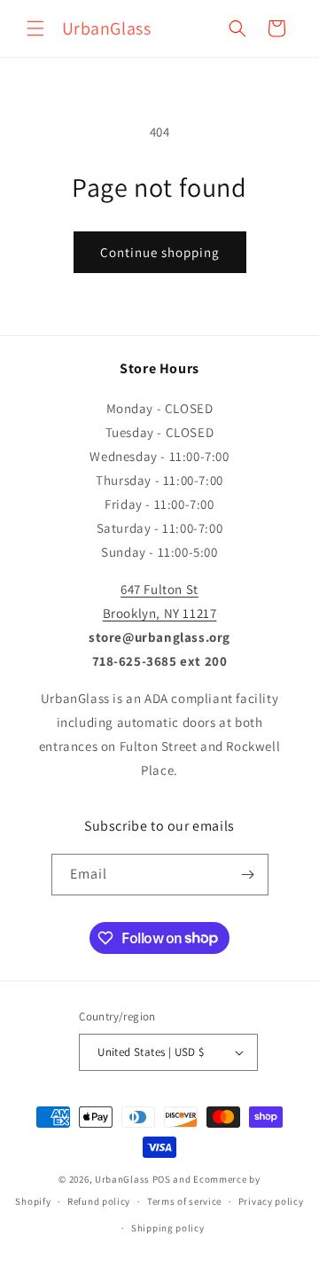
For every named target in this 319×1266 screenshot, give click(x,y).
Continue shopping (160, 252)
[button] (35, 28)
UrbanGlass (122, 1179)
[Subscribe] (248, 874)
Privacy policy (271, 1201)
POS (161, 1179)
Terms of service (184, 1201)
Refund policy (98, 1201)
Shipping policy (168, 1228)
